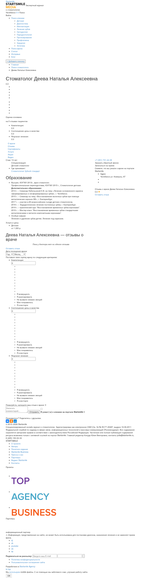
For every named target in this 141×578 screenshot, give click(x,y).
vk (12, 543)
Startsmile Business (19, 451)
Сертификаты (14, 148)
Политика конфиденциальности (25, 559)
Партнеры (15, 457)
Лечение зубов (23, 29)
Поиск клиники (17, 18)
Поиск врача (16, 48)
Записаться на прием (104, 165)
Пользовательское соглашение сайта (28, 562)
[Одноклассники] (11, 421)
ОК (9, 575)
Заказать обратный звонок (107, 162)
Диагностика (22, 23)
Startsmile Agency (27, 566)
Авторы (14, 446)
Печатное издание (19, 449)
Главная (15, 64)
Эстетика (21, 45)
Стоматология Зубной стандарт (25, 171)
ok (12, 548)
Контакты (15, 463)
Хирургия (21, 43)
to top (8, 569)
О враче (11, 143)
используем (14, 572)
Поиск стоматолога (20, 67)
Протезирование (24, 37)
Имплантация (23, 26)
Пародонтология (24, 34)
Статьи (14, 51)
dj (12, 540)
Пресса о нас (17, 454)
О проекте (16, 443)
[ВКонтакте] (7, 421)
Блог (13, 56)
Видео (10, 157)
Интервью (15, 54)
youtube (14, 546)
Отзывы (11, 146)
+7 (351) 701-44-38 (103, 160)
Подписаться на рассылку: (19, 556)
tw (12, 551)
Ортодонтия (22, 31)
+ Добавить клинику (16, 61)
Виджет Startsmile (19, 460)
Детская (20, 20)
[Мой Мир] (15, 421)
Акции (10, 154)
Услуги (11, 151)
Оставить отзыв (102, 194)
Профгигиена (23, 40)
